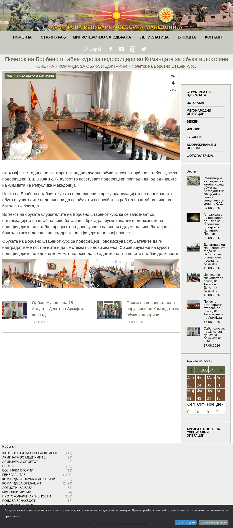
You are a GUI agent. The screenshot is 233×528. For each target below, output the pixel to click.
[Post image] (14, 310)
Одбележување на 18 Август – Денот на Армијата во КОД (58, 308)
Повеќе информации (214, 522)
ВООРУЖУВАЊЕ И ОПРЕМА (201, 146)
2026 (206, 370)
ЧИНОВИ (193, 129)
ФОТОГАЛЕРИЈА (200, 155)
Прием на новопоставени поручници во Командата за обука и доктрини (153, 308)
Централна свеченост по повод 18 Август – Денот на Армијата (213, 282)
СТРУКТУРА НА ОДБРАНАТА (199, 93)
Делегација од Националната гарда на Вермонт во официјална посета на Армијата (214, 254)
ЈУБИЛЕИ (194, 137)
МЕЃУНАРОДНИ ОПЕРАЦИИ (199, 112)
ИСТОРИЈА (195, 102)
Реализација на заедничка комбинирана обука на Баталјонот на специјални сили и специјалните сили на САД (214, 190)
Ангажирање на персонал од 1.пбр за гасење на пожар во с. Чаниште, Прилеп (213, 224)
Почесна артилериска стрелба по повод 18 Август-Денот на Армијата (213, 309)
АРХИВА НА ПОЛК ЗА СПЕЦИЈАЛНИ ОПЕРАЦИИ (203, 432)
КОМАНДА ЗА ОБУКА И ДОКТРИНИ (30, 75)
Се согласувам (186, 522)
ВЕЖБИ (192, 121)
